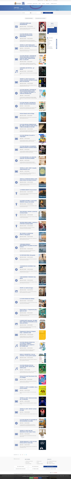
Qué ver (40, 3)
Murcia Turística (27, 462)
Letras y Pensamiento (50, 48)
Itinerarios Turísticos (54, 3)
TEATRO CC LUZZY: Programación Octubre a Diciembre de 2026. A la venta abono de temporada (28, 80)
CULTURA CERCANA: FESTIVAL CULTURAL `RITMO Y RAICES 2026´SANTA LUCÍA (27, 366)
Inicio (14, 8)
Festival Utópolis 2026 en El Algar (27, 113)
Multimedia (47, 3)
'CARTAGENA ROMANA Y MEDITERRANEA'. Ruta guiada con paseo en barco (28, 245)
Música (48, 39)
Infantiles (48, 44)
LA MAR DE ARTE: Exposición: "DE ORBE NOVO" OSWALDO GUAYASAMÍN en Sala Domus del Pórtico (28, 322)
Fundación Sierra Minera (28, 463)
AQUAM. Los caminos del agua (26, 287)
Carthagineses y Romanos (40, 463)
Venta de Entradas (50, 466)
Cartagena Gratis (35, 466)
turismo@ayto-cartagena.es (51, 463)
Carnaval (38, 462)
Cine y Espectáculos (49, 40)
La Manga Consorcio (39, 461)
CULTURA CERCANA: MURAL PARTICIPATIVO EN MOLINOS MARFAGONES (26, 35)
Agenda (22, 8)
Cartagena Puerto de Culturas (29, 461)
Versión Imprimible (29, 18)
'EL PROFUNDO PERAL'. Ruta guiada (27, 255)
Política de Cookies (62, 475)
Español (47, 0)
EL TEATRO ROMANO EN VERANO (27, 298)
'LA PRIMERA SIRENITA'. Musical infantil (28, 189)
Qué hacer (43, 3)
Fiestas (48, 45)
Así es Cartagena (29, 3)
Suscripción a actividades (40, 18)
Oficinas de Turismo (41, 0)
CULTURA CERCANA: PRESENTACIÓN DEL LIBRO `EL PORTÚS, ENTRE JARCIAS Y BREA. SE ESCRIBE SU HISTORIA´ (28, 125)
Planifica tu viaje (35, 3)
